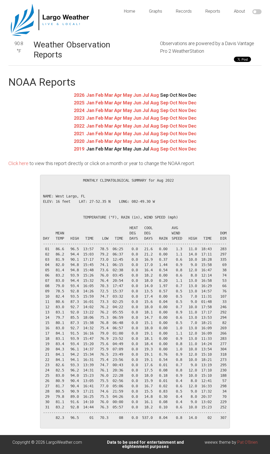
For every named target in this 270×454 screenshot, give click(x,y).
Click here (18, 163)
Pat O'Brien (247, 442)
